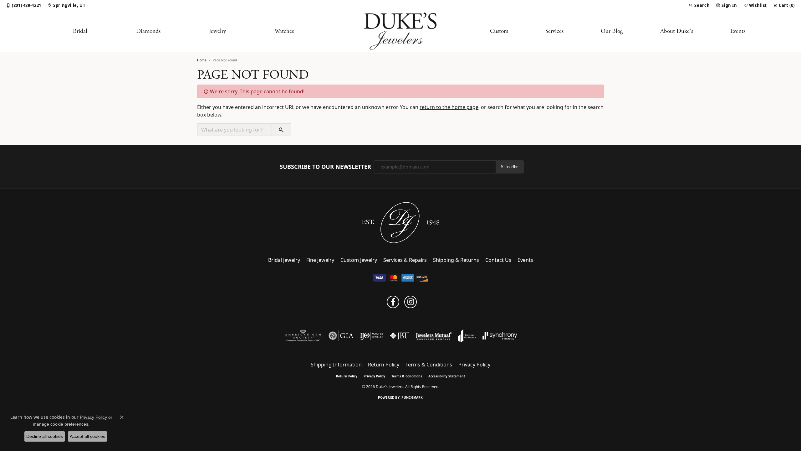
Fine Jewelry (320, 260)
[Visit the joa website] (467, 336)
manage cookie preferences (60, 424)
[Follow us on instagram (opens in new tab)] (410, 302)
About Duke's (676, 31)
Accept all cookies (87, 436)
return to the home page (449, 107)
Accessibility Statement (446, 376)
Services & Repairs (405, 260)
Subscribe (509, 166)
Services (554, 31)
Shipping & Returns (456, 260)
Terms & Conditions (429, 364)
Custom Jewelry (358, 260)
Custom (499, 31)
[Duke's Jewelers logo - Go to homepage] (400, 31)
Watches (284, 31)
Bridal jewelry (284, 260)
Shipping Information (336, 364)
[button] (699, 5)
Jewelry (217, 31)
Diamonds (148, 31)
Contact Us (498, 260)
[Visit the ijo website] (371, 336)
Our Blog (612, 31)
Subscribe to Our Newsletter (325, 166)
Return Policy (383, 364)
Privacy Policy (474, 364)
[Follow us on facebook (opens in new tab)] (393, 302)
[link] (23, 5)
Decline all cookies (44, 436)
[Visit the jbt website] (400, 336)
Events (737, 31)
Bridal (80, 31)
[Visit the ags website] (303, 336)
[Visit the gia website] (341, 336)
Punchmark (412, 397)
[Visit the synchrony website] (499, 336)
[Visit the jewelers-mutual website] (434, 336)
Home (202, 60)
